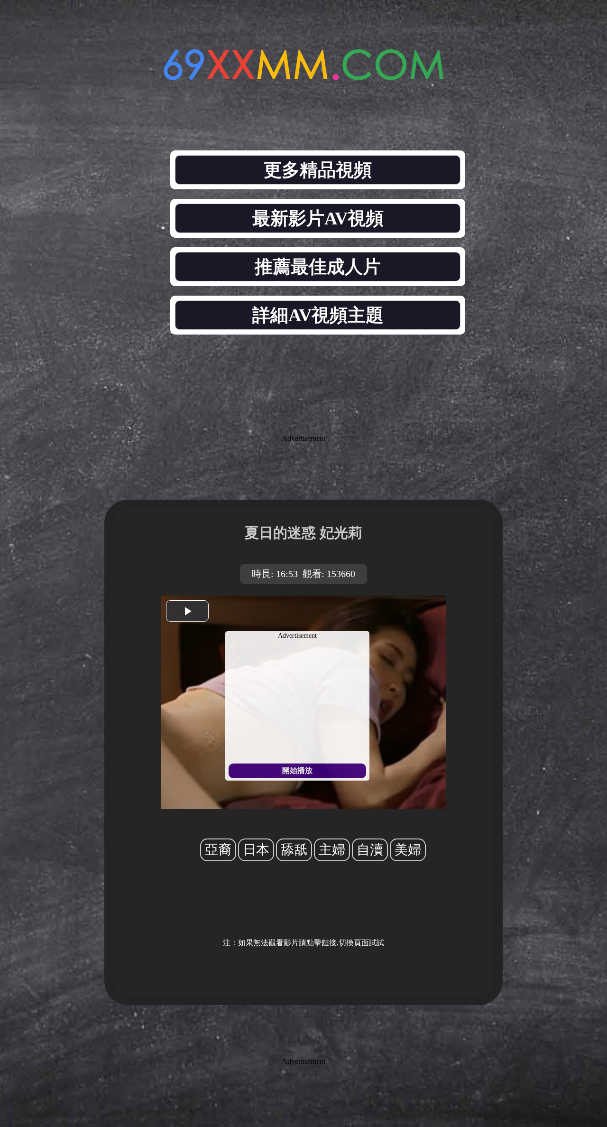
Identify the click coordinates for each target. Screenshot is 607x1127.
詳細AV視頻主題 (318, 315)
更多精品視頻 (318, 170)
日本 (256, 849)
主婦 (332, 849)
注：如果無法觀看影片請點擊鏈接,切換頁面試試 (303, 943)
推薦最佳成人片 (318, 267)
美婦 (408, 849)
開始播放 (297, 770)
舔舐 (294, 849)
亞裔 (218, 849)
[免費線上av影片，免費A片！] (303, 74)
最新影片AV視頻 (318, 218)
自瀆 (370, 849)
